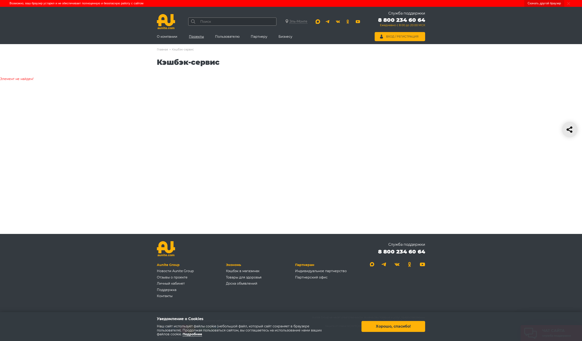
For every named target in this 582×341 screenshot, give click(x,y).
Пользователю (227, 37)
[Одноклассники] (348, 21)
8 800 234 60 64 (401, 251)
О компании (167, 37)
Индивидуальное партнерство (321, 271)
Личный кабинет (171, 283)
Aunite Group (168, 265)
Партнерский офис (311, 277)
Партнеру (259, 37)
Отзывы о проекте (172, 277)
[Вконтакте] (338, 21)
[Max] (318, 21)
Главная (162, 49)
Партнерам (304, 265)
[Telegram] (328, 21)
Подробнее (192, 334)
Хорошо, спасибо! (393, 326)
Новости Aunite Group (175, 271)
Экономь (233, 265)
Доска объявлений (241, 283)
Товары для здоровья (243, 277)
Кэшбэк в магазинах (242, 271)
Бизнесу (285, 37)
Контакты (165, 296)
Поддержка (166, 290)
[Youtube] (358, 21)
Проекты (196, 37)
